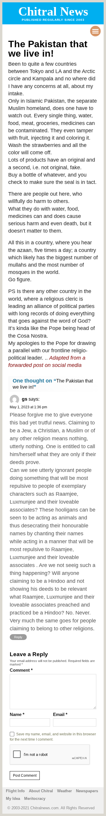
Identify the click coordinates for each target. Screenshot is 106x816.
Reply (18, 637)
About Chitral (41, 791)
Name (17, 714)
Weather (64, 791)
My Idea (13, 798)
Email (60, 714)
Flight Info (15, 791)
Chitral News (53, 11)
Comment (21, 670)
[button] (95, 31)
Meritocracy (34, 798)
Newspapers (87, 791)
